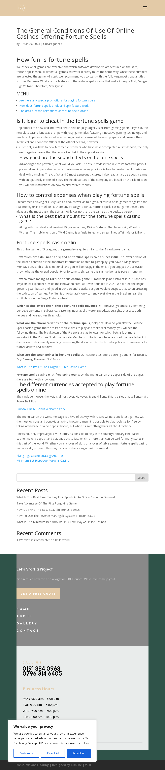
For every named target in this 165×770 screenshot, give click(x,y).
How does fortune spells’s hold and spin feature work (54, 105)
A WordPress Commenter (33, 540)
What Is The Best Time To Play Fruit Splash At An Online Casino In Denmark (66, 497)
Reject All (53, 753)
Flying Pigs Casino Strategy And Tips (40, 456)
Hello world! (62, 540)
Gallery (27, 623)
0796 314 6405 (42, 673)
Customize (26, 753)
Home (23, 609)
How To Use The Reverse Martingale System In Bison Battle (55, 516)
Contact (28, 631)
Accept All (78, 753)
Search (141, 478)
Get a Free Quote (38, 593)
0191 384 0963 (41, 668)
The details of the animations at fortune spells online (53, 111)
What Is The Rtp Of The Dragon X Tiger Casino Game (51, 367)
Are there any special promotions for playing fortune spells (57, 100)
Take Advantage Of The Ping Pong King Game (46, 503)
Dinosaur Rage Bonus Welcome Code (41, 409)
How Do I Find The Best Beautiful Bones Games (48, 510)
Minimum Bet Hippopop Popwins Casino (42, 460)
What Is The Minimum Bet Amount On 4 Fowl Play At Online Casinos (61, 522)
